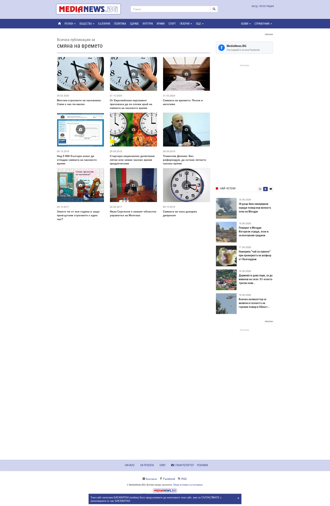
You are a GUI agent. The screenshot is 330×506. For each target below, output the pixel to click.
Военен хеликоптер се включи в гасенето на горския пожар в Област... (254, 303)
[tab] (260, 189)
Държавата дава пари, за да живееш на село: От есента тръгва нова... (256, 279)
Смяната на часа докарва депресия (180, 213)
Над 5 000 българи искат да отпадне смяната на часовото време (77, 159)
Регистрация (267, 6)
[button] (70, 23)
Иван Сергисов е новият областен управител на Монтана (133, 213)
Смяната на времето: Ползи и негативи (183, 102)
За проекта (147, 465)
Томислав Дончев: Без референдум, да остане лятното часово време (184, 159)
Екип (162, 465)
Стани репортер (184, 465)
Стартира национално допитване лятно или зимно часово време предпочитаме (132, 159)
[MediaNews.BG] (90, 9)
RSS (184, 479)
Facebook (169, 479)
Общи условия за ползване (188, 484)
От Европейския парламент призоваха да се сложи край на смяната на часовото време (131, 104)
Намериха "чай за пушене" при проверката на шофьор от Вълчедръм (255, 255)
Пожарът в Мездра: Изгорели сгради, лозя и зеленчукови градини (254, 231)
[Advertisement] (244, 125)
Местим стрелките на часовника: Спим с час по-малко (79, 102)
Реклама (202, 465)
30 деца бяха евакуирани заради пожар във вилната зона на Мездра (255, 207)
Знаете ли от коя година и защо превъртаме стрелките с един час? (78, 215)
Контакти (151, 479)
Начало (129, 465)
